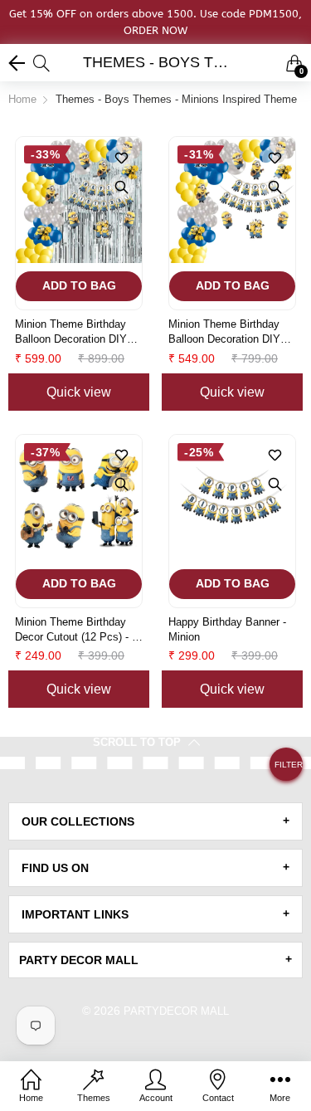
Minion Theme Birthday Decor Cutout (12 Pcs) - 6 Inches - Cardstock (76, 630)
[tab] (155, 821)
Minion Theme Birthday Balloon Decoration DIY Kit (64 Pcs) (224, 332)
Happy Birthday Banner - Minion (227, 629)
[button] (286, 771)
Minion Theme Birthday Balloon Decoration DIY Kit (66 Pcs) (71, 332)
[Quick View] (121, 186)
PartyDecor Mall (176, 1011)
